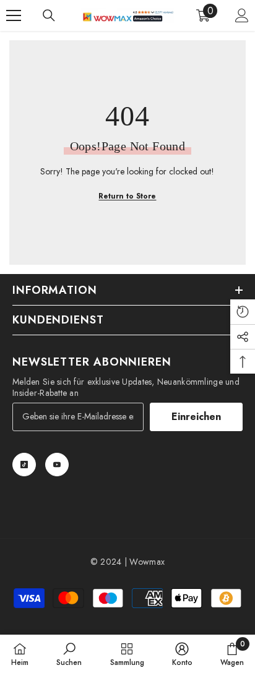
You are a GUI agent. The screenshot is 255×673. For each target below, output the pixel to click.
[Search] (48, 15)
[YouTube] (57, 464)
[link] (69, 654)
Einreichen (196, 416)
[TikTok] (24, 464)
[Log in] (242, 15)
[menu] (13, 15)
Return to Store (127, 196)
